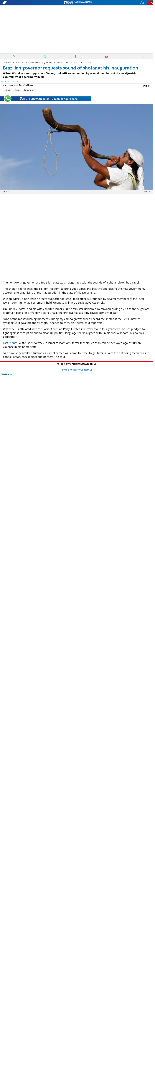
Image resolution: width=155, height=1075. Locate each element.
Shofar (17, 90)
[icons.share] (150, 3)
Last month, (10, 343)
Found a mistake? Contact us (76, 370)
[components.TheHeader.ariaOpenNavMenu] (24, 2)
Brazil (7, 90)
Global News (29, 63)
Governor (29, 90)
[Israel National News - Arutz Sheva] (77, 2)
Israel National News (12, 63)
